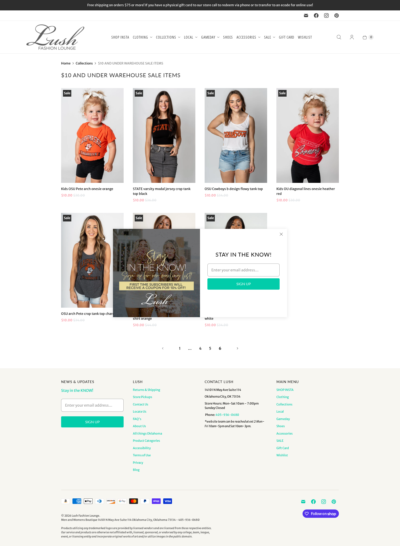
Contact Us (140, 404)
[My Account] (351, 37)
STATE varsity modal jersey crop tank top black (162, 191)
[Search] (338, 37)
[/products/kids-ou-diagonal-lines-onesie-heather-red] (307, 135)
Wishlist (305, 37)
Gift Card (286, 37)
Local (188, 37)
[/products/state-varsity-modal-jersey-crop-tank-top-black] (164, 135)
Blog (136, 470)
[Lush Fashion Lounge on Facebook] (316, 15)
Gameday (208, 37)
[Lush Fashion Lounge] (55, 37)
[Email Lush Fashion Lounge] (306, 15)
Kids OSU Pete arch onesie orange (87, 189)
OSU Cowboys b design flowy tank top (234, 189)
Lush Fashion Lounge (85, 515)
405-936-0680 (227, 415)
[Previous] (163, 348)
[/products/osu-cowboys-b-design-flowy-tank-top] (236, 135)
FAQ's (137, 419)
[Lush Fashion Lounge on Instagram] (326, 15)
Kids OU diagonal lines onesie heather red (305, 191)
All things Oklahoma (147, 434)
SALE (267, 37)
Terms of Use (142, 455)
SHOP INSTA (120, 37)
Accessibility (142, 448)
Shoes (228, 37)
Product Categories (146, 441)
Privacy (138, 463)
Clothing (140, 37)
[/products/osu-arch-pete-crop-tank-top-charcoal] (92, 260)
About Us (139, 426)
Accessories (246, 37)
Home (66, 63)
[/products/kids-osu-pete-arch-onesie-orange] (92, 135)
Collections (166, 37)
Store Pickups (142, 397)
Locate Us (139, 412)
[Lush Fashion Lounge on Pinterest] (336, 15)
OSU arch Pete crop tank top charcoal (90, 314)
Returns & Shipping (146, 390)
